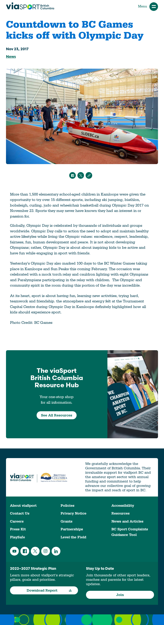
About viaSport (23, 505)
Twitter (35, 551)
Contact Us (19, 513)
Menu (142, 6)
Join (120, 595)
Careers (17, 521)
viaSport (30, 6)
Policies (67, 505)
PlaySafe (17, 537)
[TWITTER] (80, 175)
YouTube (14, 551)
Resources (120, 513)
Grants (66, 521)
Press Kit (18, 529)
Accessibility (122, 505)
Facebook (24, 551)
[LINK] (89, 175)
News (11, 57)
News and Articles (127, 521)
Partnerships (72, 529)
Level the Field (73, 537)
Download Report (42, 590)
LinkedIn (56, 551)
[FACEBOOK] (72, 175)
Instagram (45, 551)
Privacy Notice (73, 513)
